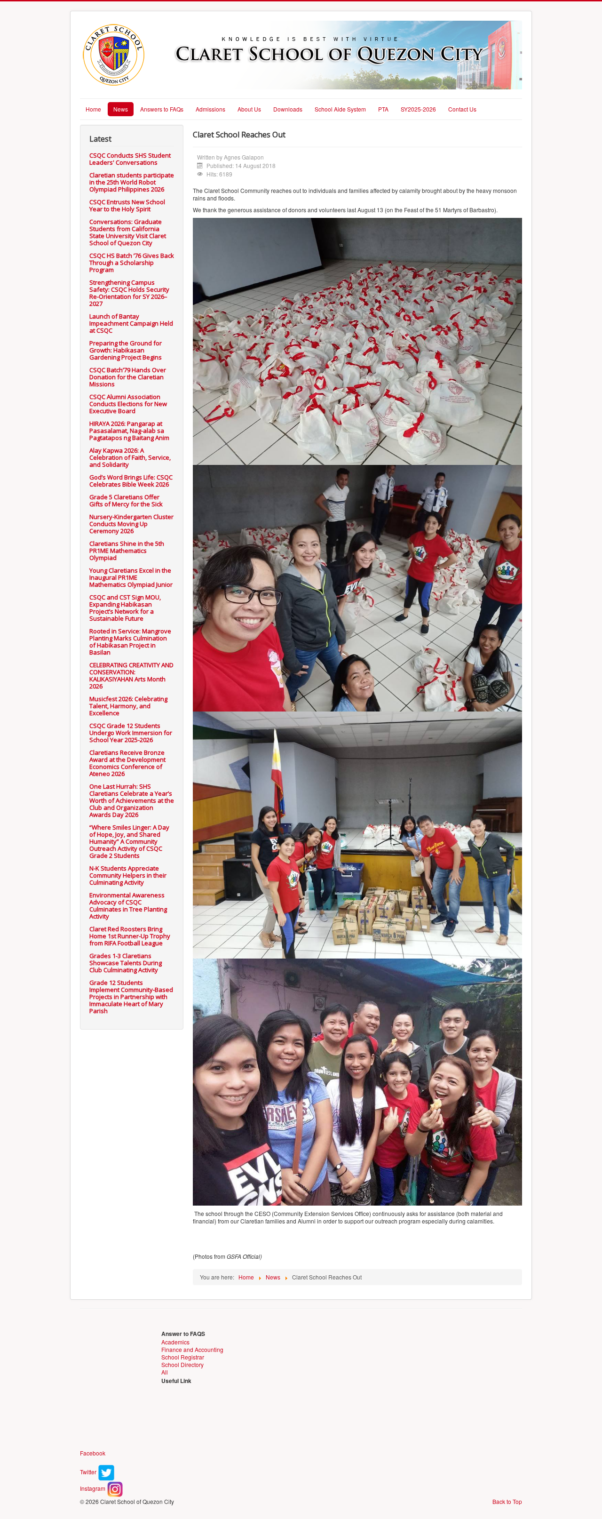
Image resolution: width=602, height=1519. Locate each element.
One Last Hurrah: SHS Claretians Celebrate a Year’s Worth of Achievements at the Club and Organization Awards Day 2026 (131, 800)
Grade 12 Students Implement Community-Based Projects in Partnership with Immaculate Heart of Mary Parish (131, 996)
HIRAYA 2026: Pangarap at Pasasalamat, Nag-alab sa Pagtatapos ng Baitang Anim (129, 430)
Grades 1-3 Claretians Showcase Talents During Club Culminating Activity (125, 962)
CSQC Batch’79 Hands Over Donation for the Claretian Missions (127, 377)
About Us (249, 109)
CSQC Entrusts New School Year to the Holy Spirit (127, 205)
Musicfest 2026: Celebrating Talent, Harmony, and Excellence (128, 706)
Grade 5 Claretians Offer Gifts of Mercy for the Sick (126, 500)
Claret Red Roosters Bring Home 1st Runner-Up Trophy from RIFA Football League (129, 936)
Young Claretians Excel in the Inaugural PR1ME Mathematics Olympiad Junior (131, 577)
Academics (175, 1342)
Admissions (210, 109)
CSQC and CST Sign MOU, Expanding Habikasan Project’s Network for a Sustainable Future (125, 608)
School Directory (182, 1364)
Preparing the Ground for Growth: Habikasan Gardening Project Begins (125, 350)
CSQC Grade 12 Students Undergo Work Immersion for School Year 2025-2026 (130, 732)
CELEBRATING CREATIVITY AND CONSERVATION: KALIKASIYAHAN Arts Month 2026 (131, 675)
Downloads (287, 109)
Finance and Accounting (192, 1349)
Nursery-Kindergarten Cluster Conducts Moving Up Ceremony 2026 (131, 523)
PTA (383, 109)
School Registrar (182, 1357)
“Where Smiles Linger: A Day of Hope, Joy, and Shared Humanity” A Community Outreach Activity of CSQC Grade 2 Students (129, 841)
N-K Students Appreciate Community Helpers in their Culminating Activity (127, 875)
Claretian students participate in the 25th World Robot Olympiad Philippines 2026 (131, 182)
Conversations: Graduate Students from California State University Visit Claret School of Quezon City (127, 232)
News (120, 109)
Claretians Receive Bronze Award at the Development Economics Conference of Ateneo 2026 (127, 763)
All (164, 1372)
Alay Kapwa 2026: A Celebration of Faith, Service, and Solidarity (130, 457)
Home (93, 109)
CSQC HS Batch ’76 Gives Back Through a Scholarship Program (131, 262)
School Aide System (340, 109)
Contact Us (462, 109)
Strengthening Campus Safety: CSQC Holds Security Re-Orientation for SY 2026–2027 (129, 293)
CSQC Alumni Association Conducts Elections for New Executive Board (128, 403)
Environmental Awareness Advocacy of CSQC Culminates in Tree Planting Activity (128, 905)
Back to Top (507, 1501)
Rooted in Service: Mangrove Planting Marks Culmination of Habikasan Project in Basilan (130, 641)
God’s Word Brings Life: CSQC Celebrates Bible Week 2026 (131, 480)
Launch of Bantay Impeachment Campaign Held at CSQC (131, 323)
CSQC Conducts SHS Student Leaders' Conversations (130, 159)
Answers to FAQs (161, 109)
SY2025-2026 (418, 109)
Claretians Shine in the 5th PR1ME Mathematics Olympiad (126, 550)
